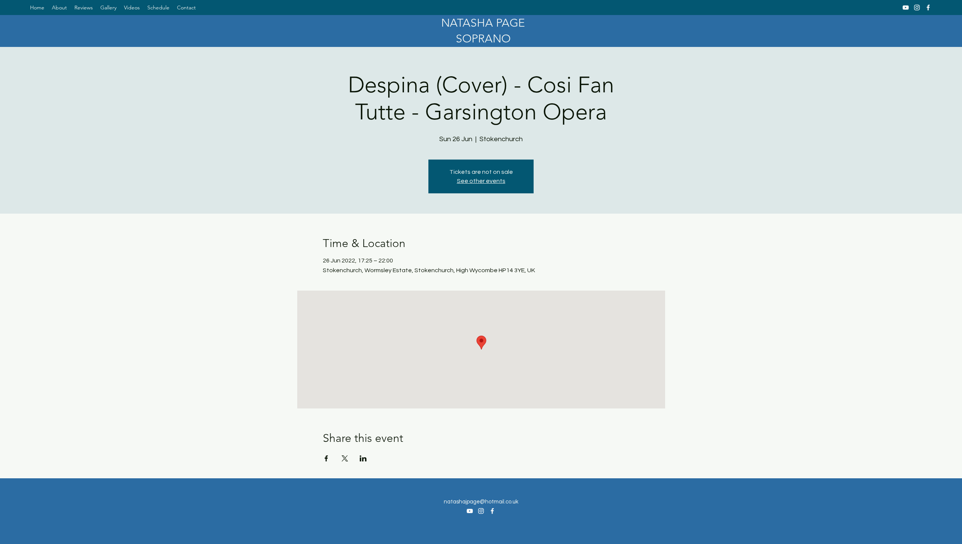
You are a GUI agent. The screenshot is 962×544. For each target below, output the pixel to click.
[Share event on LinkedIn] (363, 458)
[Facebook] (928, 7)
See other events (481, 181)
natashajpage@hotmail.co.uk (481, 502)
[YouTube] (905, 7)
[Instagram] (917, 7)
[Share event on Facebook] (326, 458)
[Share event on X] (344, 458)
